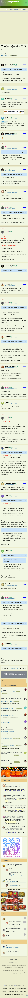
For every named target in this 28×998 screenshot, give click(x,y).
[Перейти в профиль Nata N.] (4, 817)
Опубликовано (11, 65)
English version (18, 973)
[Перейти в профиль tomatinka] (25, 744)
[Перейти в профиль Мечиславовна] (2, 133)
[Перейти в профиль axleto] (2, 448)
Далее (22, 60)
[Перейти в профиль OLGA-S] (2, 118)
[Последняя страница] (26, 60)
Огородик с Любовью (12, 951)
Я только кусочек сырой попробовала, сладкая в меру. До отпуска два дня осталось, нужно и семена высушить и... (14, 786)
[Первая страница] (2, 60)
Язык (10, 959)
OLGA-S (7, 117)
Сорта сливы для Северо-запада (9, 720)
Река (6, 402)
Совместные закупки (16, 870)
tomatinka (5, 745)
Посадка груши (5, 760)
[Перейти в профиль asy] (7, 870)
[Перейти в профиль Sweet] (25, 761)
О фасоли (10, 883)
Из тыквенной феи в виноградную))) (14, 864)
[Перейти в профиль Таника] (4, 806)
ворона (13, 874)
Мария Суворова (13, 801)
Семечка (14, 919)
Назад (5, 60)
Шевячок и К (14, 881)
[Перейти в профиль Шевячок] (4, 881)
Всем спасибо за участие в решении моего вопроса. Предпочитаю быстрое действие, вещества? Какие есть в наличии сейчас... (15, 807)
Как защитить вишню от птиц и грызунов (10, 736)
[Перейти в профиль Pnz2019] (25, 728)
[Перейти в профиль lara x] (2, 88)
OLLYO (7, 169)
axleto (7, 447)
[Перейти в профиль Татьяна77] (4, 827)
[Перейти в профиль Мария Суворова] (4, 796)
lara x (15, 69)
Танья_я (7, 550)
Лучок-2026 (8, 879)
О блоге (10, 868)
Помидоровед (5, 691)
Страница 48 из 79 (14, 60)
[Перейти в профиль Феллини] (2, 284)
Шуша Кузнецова (10, 366)
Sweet (4, 722)
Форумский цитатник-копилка (15, 946)
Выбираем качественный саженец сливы (11, 707)
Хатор (6, 54)
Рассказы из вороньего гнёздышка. (18, 875)
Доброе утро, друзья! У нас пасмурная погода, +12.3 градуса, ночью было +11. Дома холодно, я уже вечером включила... (15, 818)
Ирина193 (16, 926)
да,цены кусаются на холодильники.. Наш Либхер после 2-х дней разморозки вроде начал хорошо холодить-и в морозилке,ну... (15, 797)
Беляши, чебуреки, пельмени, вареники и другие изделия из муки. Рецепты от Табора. (15, 923)
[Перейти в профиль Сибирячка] (25, 689)
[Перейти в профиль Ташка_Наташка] (2, 483)
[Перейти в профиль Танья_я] (2, 551)
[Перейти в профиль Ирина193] (7, 923)
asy (10, 870)
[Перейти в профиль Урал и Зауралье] (25, 737)
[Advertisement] (14, 26)
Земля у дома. (15, 885)
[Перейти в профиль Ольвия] (25, 721)
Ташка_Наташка (10, 483)
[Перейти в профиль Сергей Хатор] (2, 65)
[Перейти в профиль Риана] (2, 496)
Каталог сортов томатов (13, 9)
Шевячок (9, 881)
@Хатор (4, 121)
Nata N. (19, 822)
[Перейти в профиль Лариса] (25, 753)
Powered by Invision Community (14, 995)
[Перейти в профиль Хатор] (2, 147)
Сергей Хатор (9, 64)
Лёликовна (9, 865)
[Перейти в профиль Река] (2, 403)
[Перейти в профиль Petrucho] (4, 785)
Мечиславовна (9, 133)
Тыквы (13, 865)
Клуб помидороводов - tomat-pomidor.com (11, 2)
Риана (6, 495)
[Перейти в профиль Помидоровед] (25, 714)
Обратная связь (13, 962)
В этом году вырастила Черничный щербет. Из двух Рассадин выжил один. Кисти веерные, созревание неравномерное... (15, 828)
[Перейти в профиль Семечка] (4, 919)
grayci (13, 936)
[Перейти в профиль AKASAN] (2, 99)
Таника (11, 811)
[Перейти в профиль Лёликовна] (4, 866)
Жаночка (7, 191)
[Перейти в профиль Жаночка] (2, 191)
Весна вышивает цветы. (16, 872)
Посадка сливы (5, 714)
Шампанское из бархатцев (12, 917)
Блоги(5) (24, 9)
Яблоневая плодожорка (7, 743)
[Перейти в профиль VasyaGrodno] (25, 708)
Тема (15, 959)
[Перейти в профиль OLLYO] (2, 169)
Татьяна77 (20, 832)
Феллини (7, 284)
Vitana (10, 885)
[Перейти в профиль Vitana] (7, 885)
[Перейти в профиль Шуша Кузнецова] (2, 367)
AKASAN (7, 98)
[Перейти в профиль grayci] (4, 935)
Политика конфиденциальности (13, 961)
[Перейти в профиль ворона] (10, 874)
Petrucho (7, 792)
